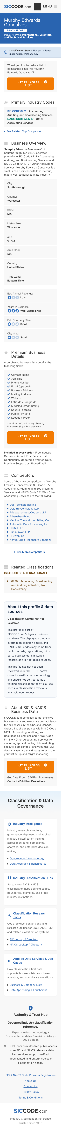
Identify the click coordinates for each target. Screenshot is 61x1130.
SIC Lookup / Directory (24, 939)
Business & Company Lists (26, 984)
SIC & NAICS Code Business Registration (30, 1075)
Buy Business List (28, 83)
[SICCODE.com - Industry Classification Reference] (30, 1110)
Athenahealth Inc (20, 516)
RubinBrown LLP (20, 532)
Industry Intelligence (27, 823)
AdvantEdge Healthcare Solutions (30, 539)
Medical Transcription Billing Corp (30, 520)
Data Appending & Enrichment (28, 990)
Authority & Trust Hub (31, 1015)
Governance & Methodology (27, 858)
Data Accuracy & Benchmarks (28, 863)
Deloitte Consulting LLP (24, 508)
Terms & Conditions (31, 1097)
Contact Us (31, 1086)
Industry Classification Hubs (33, 878)
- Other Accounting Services (25, 120)
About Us (30, 1080)
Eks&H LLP (16, 528)
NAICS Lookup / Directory (26, 944)
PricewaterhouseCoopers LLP (28, 512)
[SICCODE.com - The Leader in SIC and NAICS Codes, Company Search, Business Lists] (17, 6)
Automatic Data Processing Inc (29, 524)
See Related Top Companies (24, 131)
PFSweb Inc (17, 535)
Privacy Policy (30, 1091)
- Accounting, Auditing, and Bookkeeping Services (30, 113)
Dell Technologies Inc (23, 504)
